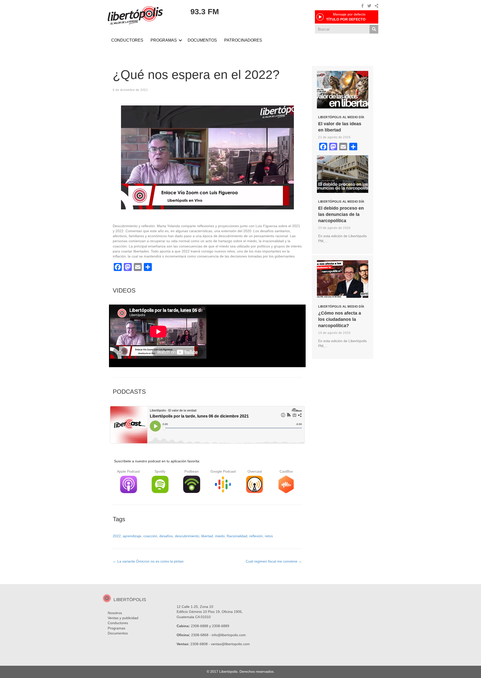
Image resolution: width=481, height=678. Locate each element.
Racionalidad (237, 536)
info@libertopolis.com (229, 635)
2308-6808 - (200, 644)
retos (269, 536)
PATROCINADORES (243, 40)
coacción (150, 536)
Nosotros (115, 613)
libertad (207, 536)
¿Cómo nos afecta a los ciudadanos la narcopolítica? (339, 319)
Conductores (118, 623)
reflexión (256, 536)
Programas (116, 628)
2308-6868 (199, 635)
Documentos (118, 633)
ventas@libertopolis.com (230, 644)
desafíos (166, 536)
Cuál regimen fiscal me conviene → (274, 561)
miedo (220, 536)
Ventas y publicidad (123, 618)
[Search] (374, 29)
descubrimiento (187, 536)
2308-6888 (199, 626)
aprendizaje (132, 536)
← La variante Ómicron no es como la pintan (148, 561)
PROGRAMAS (164, 40)
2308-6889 (220, 626)
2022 (117, 536)
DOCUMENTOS (202, 40)
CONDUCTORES (127, 40)
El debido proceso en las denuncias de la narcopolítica (341, 214)
